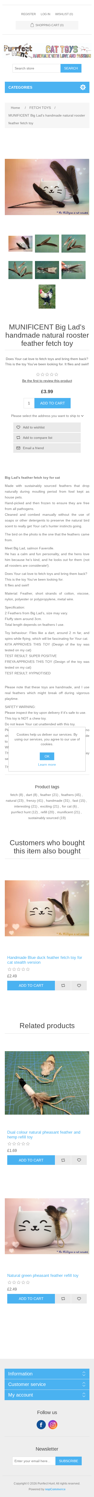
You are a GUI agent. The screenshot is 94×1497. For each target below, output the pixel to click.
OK (47, 756)
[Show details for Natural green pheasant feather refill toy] (47, 1226)
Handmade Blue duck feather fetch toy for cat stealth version (44, 960)
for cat (67, 806)
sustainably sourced (43, 818)
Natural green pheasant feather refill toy (43, 1275)
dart (29, 795)
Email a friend (33, 448)
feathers (67, 795)
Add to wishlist (34, 427)
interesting (22, 806)
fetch (14, 795)
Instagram (52, 1424)
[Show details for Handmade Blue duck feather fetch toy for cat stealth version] (47, 908)
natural (11, 800)
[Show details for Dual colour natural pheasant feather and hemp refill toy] (47, 1083)
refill (44, 812)
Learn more (47, 764)
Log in (45, 14)
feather (45, 795)
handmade (54, 800)
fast (75, 800)
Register (28, 14)
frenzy (31, 800)
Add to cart (52, 403)
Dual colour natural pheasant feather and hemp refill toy (43, 1134)
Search (71, 68)
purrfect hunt (21, 812)
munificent (65, 812)
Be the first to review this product (47, 381)
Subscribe (68, 1461)
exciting (46, 806)
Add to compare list (37, 438)
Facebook (41, 1424)
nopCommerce (55, 1489)
